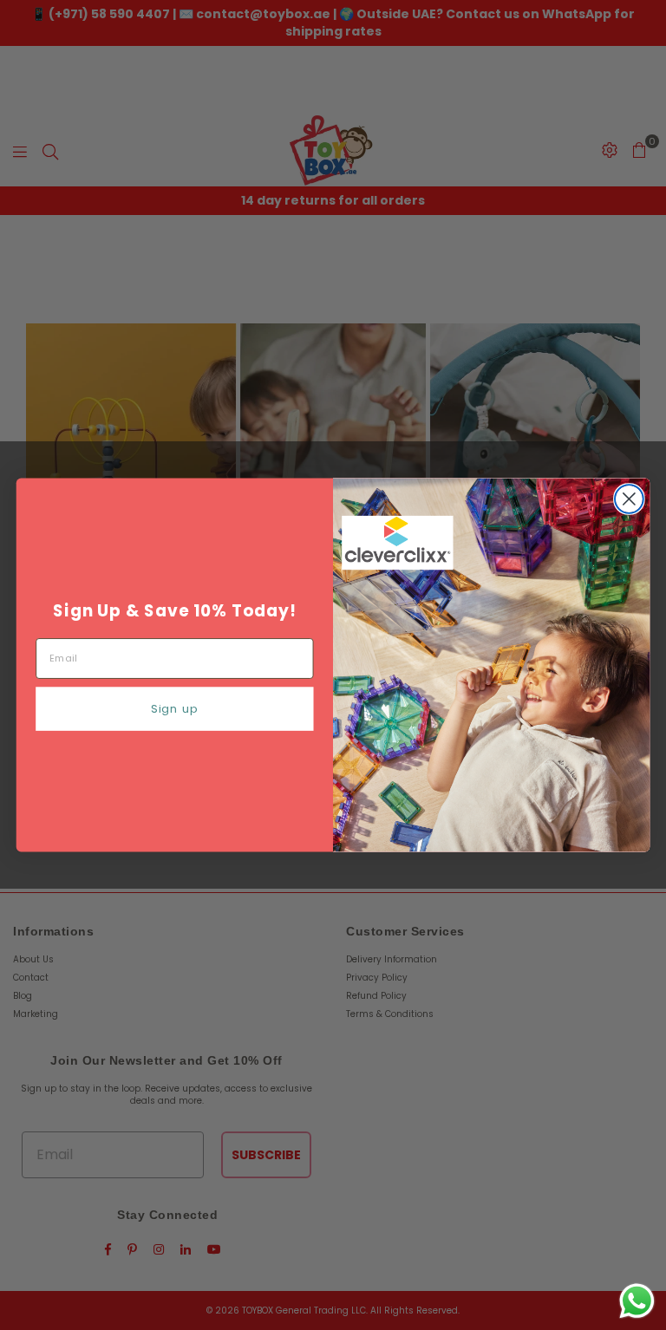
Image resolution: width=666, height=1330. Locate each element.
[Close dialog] (629, 499)
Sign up (174, 709)
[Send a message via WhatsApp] (637, 1301)
